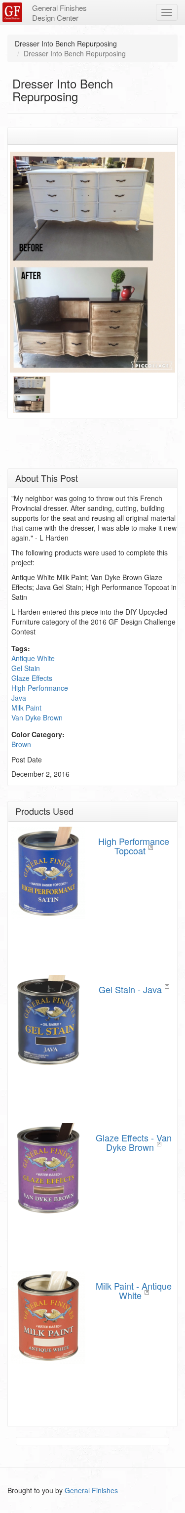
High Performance (39, 688)
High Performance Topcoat (133, 846)
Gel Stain (25, 668)
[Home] (13, 12)
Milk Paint (26, 708)
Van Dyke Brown (37, 717)
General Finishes (91, 1490)
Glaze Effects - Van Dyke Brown (134, 1142)
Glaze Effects (31, 678)
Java (18, 698)
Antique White (33, 658)
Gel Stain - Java (130, 989)
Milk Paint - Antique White (134, 1290)
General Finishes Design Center (59, 12)
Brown (21, 744)
